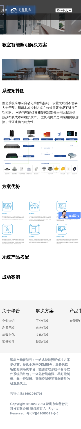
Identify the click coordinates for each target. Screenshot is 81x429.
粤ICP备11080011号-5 (42, 413)
